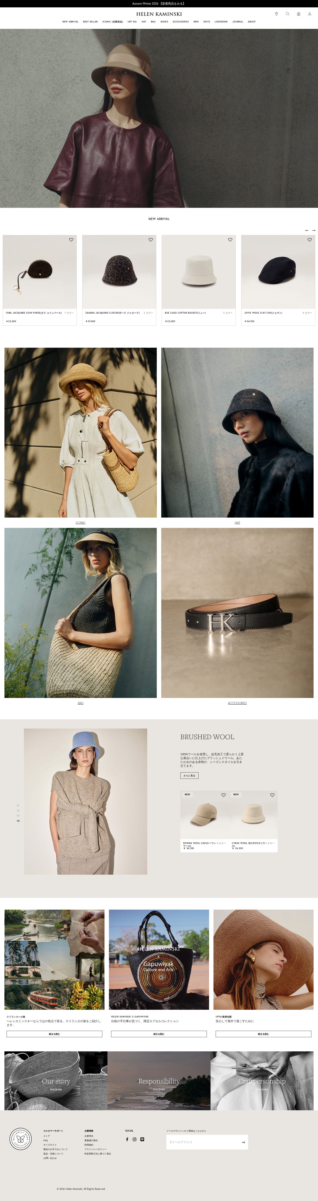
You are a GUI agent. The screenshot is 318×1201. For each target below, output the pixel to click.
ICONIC (81, 522)
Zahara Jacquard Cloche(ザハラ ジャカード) (112, 312)
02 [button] (18, 810)
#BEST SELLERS (108, 14)
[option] (40, 280)
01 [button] (18, 805)
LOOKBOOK (221, 21)
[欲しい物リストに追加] (71, 240)
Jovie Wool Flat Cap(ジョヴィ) (263, 312)
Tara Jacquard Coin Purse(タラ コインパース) (34, 312)
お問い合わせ (50, 1158)
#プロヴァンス (132, 14)
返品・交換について (53, 1154)
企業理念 (88, 1136)
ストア (46, 1136)
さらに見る (189, 775)
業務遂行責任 (91, 1140)
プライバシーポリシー (95, 1149)
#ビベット (187, 14)
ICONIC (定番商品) (113, 21)
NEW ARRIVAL (70, 21)
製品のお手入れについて (55, 1149)
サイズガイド (50, 1145)
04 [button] (18, 820)
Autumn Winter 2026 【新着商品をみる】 (159, 3)
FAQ (45, 1140)
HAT (237, 522)
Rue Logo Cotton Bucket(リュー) (185, 312)
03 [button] (18, 815)
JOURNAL (237, 21)
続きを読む (54, 1034)
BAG (81, 703)
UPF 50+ (132, 21)
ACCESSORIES (237, 703)
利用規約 (88, 1145)
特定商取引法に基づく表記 (97, 1154)
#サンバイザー (207, 14)
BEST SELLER (90, 21)
